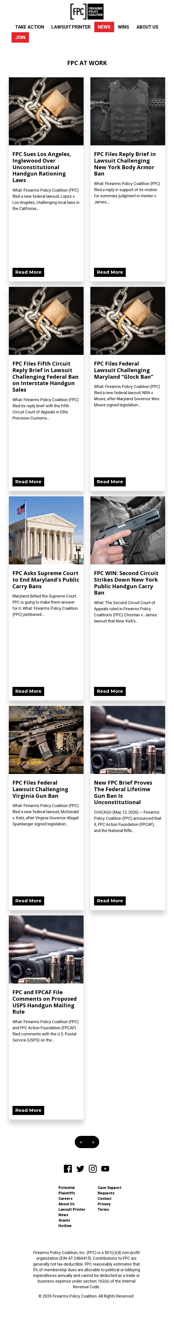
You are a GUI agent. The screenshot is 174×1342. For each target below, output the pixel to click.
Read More (28, 272)
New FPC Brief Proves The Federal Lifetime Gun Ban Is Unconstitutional (123, 792)
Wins (123, 27)
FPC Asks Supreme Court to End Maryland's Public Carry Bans (45, 579)
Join (20, 37)
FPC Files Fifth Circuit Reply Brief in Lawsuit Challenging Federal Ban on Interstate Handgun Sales (45, 376)
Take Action (29, 27)
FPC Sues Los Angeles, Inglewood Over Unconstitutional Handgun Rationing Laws (41, 167)
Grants (64, 1220)
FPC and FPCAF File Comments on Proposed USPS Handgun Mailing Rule (44, 1001)
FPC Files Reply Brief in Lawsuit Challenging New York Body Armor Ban (125, 163)
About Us (147, 27)
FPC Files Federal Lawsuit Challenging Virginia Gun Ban (40, 789)
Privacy (104, 1204)
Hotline (65, 1226)
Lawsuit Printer (71, 27)
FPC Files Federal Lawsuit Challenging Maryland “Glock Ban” (123, 370)
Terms (103, 1209)
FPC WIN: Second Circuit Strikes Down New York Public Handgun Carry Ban (126, 582)
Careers (65, 1198)
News (104, 27)
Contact (104, 1198)
